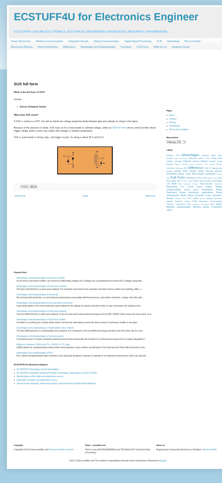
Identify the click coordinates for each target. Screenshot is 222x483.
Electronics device (175, 174)
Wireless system (201, 207)
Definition (179, 168)
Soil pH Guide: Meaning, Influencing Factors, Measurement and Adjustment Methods (56, 383)
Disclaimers (174, 126)
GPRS (199, 178)
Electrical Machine (48, 46)
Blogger (162, 460)
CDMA (207, 158)
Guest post (212, 178)
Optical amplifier (204, 187)
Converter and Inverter (205, 164)
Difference (195, 168)
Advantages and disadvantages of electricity (37, 294)
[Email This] (22, 186)
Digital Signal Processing (137, 41)
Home (85, 196)
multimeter (218, 184)
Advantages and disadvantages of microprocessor (40, 336)
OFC (182, 187)
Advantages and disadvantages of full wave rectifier (40, 278)
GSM (205, 178)
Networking (173, 41)
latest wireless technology (210, 181)
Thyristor (170, 204)
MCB (174, 184)
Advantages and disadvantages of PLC (34, 353)
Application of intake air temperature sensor (36, 380)
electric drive (181, 171)
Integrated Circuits (78, 41)
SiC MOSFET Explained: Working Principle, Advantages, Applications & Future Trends (56, 373)
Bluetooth (193, 158)
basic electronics (181, 158)
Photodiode (207, 189)
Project (208, 195)
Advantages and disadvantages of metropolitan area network (45, 328)
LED (168, 184)
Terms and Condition (179, 129)
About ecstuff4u (209, 449)
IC (182, 181)
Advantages (190, 155)
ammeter (205, 155)
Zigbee (169, 210)
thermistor (203, 201)
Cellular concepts (174, 161)
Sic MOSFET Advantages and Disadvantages (37, 369)
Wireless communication (178, 207)
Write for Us (160, 46)
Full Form (178, 177)
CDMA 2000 (216, 158)
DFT (185, 168)
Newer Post (20, 196)
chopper (212, 161)
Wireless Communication (49, 41)
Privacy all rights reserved (61, 449)
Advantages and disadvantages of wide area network (41, 311)
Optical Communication (106, 41)
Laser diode (193, 181)
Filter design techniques (204, 174)
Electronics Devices (22, 46)
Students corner (182, 201)
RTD (189, 198)
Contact (172, 119)
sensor (202, 198)
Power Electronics (21, 41)
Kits (185, 181)
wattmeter (205, 204)
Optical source (191, 190)
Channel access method (195, 161)
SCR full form (119, 127)
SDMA (195, 198)
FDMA (188, 174)
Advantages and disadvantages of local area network (41, 286)
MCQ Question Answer (188, 184)
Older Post (150, 196)
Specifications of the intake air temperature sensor (39, 376)
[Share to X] (29, 186)
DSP (206, 168)
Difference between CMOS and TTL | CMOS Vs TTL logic (43, 344)
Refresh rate (180, 198)
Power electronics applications (196, 192)
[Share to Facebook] (32, 186)
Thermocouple (216, 201)
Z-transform (216, 207)
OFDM (190, 187)
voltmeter (196, 204)
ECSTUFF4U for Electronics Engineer (106, 17)
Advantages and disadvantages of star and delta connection (44, 303)
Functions (126, 46)
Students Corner (181, 46)
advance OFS (173, 155)
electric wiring (197, 171)
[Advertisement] (77, 68)
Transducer (180, 204)
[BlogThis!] (25, 186)
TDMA (194, 201)
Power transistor (196, 195)
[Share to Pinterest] (35, 186)
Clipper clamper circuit (184, 164)
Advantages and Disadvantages (98, 46)
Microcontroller (193, 41)
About (172, 115)
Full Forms (142, 46)
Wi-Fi (212, 204)
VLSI (159, 41)
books (201, 158)
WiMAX (219, 204)
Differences (69, 46)
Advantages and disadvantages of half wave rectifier (41, 319)
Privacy (172, 122)
